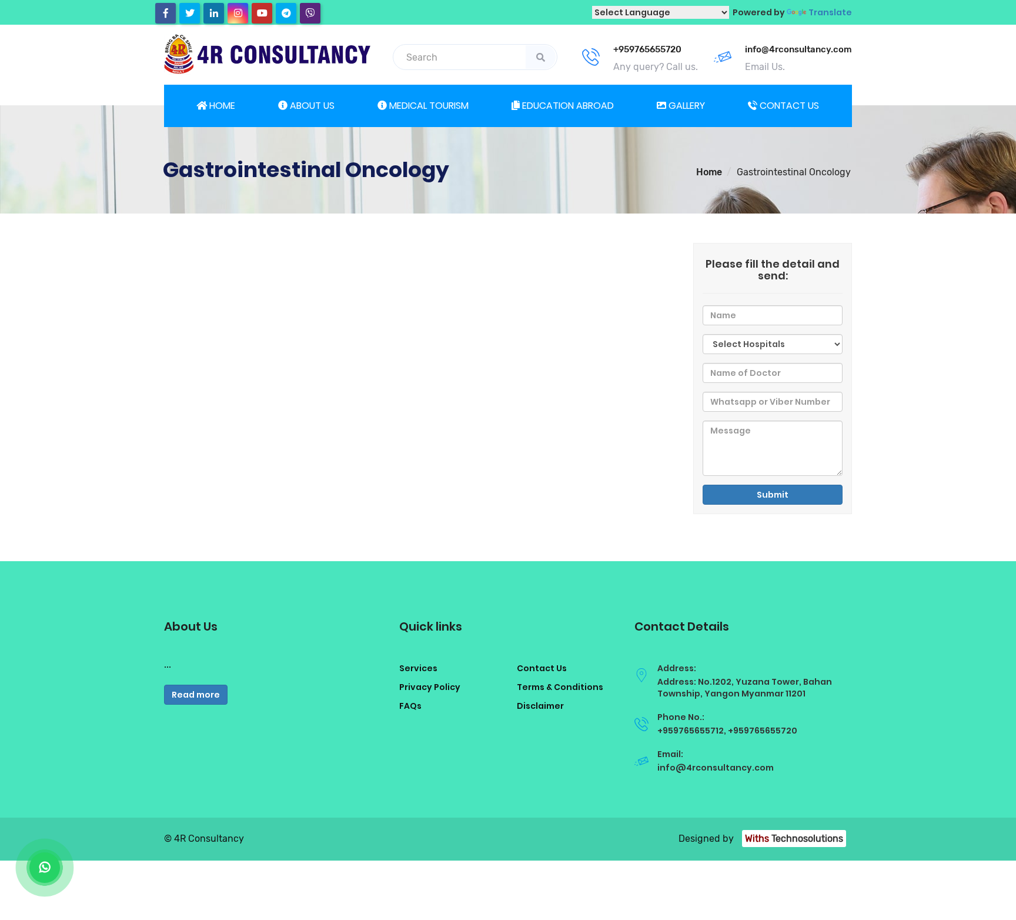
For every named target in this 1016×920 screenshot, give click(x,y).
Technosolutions (794, 838)
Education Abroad (567, 105)
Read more (196, 695)
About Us (311, 105)
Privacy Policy (429, 687)
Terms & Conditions (560, 687)
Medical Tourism (428, 105)
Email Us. (765, 66)
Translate (830, 12)
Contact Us (542, 668)
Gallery (685, 105)
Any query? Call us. (655, 66)
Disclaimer (540, 706)
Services (418, 668)
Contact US (788, 105)
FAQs (410, 706)
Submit (772, 495)
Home (221, 105)
